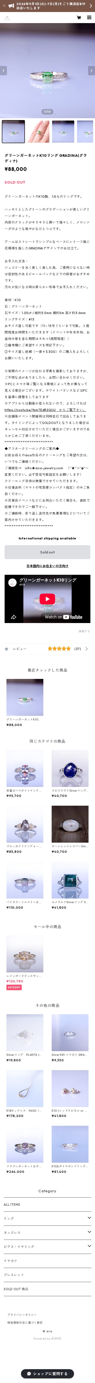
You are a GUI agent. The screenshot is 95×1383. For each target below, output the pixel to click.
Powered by (42, 1338)
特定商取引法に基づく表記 (25, 1322)
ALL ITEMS (12, 1204)
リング (9, 1219)
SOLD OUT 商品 (16, 1289)
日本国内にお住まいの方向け (47, 566)
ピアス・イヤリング (19, 1247)
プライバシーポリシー (22, 1314)
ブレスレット (14, 1275)
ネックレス (12, 1233)
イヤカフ (10, 1261)
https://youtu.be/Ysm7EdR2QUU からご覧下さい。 (45, 410)
